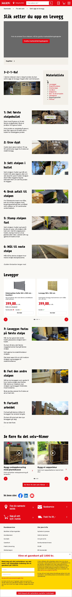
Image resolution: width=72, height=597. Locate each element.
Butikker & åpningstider (12, 531)
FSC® (39, 546)
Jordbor (52, 90)
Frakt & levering (9, 546)
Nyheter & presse (44, 531)
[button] (34, 319)
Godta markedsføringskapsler (36, 41)
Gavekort (7, 542)
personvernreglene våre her (49, 570)
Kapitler (9, 61)
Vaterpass (53, 95)
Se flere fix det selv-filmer (34, 485)
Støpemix (53, 92)
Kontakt (6, 539)
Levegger (52, 84)
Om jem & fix (42, 539)
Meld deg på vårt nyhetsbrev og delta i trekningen (36, 593)
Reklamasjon (8, 550)
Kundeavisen (8, 535)
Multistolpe (53, 88)
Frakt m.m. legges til (11, 306)
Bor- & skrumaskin (56, 94)
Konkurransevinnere (44, 542)
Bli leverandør (42, 550)
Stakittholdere (54, 86)
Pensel (51, 99)
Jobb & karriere (43, 535)
